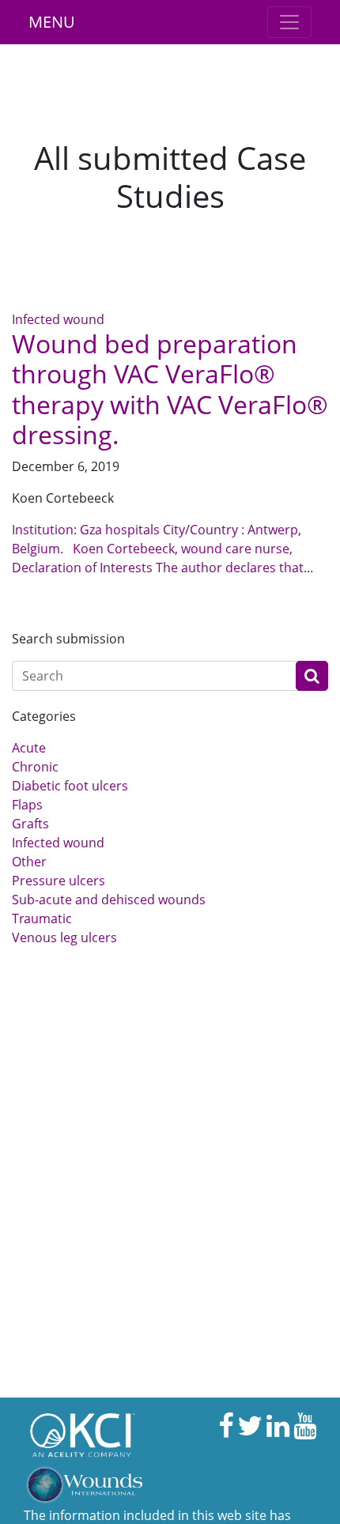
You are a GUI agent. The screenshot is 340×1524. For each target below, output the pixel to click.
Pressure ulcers (58, 880)
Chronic (35, 766)
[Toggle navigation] (289, 22)
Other (29, 861)
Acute (29, 747)
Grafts (30, 823)
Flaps (27, 804)
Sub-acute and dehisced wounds (109, 899)
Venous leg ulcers (64, 937)
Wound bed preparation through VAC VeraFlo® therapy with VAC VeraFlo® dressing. (170, 388)
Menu (51, 21)
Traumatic (42, 918)
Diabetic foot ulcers (70, 785)
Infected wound (58, 319)
